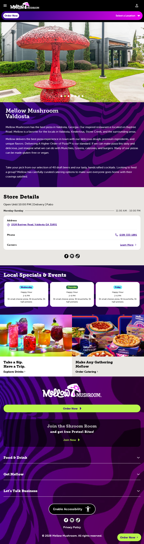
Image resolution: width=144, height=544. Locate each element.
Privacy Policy (72, 527)
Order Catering (86, 371)
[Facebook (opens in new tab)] (66, 520)
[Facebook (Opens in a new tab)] (66, 256)
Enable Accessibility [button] (67, 509)
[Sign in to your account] (136, 5)
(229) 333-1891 (128, 234)
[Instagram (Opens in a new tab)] (72, 256)
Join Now (69, 440)
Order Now (127, 537)
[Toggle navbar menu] (5, 5)
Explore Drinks (13, 371)
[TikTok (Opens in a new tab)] (78, 256)
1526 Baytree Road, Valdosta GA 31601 (34, 224)
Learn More (126, 244)
